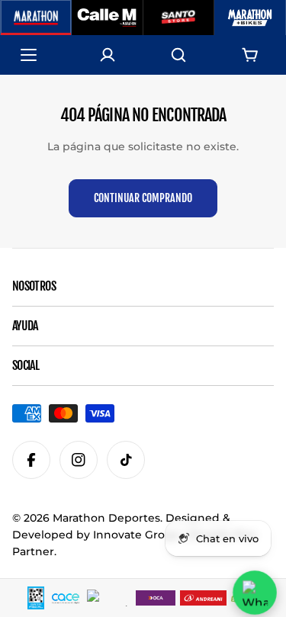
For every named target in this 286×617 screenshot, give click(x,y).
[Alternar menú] (36, 55)
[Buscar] (178, 55)
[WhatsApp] (254, 592)
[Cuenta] (107, 55)
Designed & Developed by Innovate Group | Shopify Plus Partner (134, 534)
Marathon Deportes (106, 518)
